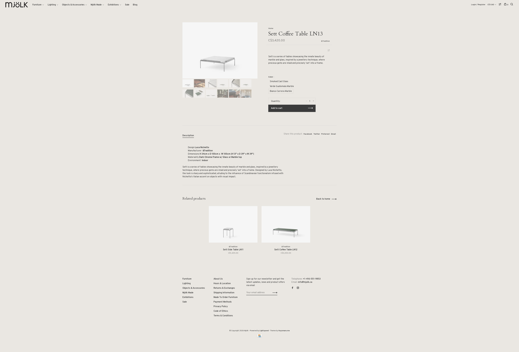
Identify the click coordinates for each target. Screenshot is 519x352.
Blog (135, 5)
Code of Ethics (221, 311)
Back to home (323, 199)
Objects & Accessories (73, 5)
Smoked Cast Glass (279, 81)
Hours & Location (222, 283)
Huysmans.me (284, 331)
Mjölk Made (96, 5)
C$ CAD (491, 5)
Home (270, 28)
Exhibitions (113, 5)
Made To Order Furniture (226, 297)
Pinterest (325, 134)
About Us (218, 279)
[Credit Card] (259, 337)
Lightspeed (264, 331)
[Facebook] (292, 288)
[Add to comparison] (329, 50)
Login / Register (478, 5)
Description (188, 135)
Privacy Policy (221, 306)
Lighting (52, 5)
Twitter (316, 134)
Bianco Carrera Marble (281, 91)
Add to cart (276, 108)
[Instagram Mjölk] (298, 288)
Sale (127, 5)
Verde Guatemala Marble (282, 86)
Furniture (36, 5)
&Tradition (325, 41)
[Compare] (500, 5)
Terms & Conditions (223, 315)
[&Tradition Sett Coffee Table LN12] (286, 224)
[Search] (512, 5)
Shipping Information (224, 292)
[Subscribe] (274, 293)
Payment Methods (223, 302)
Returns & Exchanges (224, 288)
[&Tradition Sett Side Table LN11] (233, 224)
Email (333, 134)
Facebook (308, 134)
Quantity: (275, 101)
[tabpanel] (219, 50)
